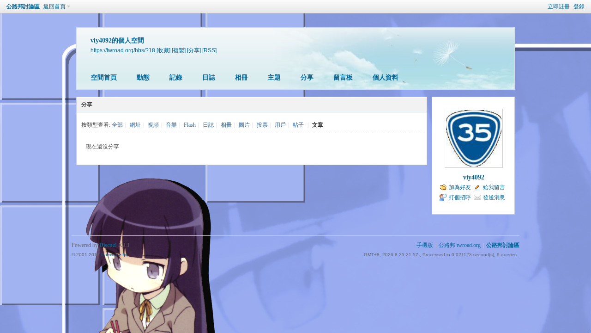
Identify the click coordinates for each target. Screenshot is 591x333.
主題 (274, 77)
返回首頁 (54, 6)
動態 (143, 77)
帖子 (298, 125)
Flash (190, 125)
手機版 (424, 245)
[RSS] (209, 50)
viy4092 (473, 177)
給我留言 (494, 187)
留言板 (343, 77)
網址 (135, 125)
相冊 (241, 77)
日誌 (208, 77)
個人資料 (385, 77)
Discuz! (108, 245)
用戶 (280, 125)
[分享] (194, 50)
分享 (307, 77)
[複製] (179, 50)
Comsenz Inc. (115, 254)
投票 (262, 125)
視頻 (153, 125)
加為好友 (460, 187)
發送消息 (494, 197)
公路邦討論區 (23, 6)
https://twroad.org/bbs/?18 (122, 50)
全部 (117, 125)
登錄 (579, 6)
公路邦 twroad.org (460, 245)
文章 (317, 125)
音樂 (171, 125)
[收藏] (163, 50)
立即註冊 (559, 6)
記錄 (175, 77)
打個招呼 (460, 197)
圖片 (244, 125)
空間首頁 (104, 77)
